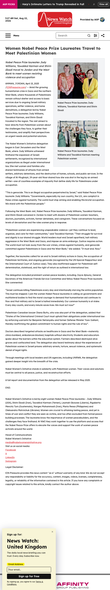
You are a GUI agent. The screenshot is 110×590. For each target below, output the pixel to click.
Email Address (15, 564)
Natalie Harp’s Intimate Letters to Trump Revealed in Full (48, 4)
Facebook (10, 450)
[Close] (52, 531)
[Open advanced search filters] (95, 35)
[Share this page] (103, 35)
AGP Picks (9, 4)
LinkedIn (10, 457)
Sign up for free (29, 576)
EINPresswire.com (16, 87)
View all (103, 4)
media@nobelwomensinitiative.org (23, 442)
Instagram (10, 461)
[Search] (89, 35)
